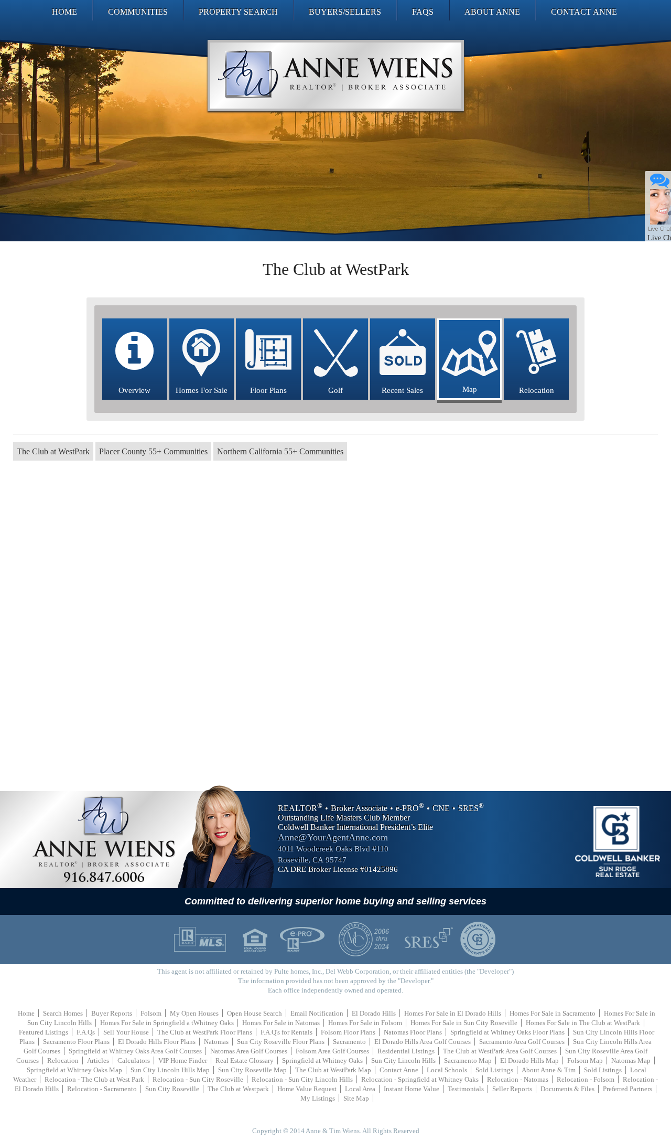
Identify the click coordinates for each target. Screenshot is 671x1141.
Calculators (133, 1060)
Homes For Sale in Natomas (281, 1023)
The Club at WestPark (53, 451)
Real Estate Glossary (244, 1060)
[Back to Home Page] (336, 75)
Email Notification (316, 1013)
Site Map (356, 1098)
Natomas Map (631, 1060)
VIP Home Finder (182, 1060)
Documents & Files (567, 1089)
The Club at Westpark (238, 1089)
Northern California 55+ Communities (280, 451)
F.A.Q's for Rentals (286, 1032)
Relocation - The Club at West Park (94, 1079)
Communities (138, 11)
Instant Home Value (411, 1089)
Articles (98, 1060)
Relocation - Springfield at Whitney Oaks (420, 1079)
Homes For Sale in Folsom (365, 1023)
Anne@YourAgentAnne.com (333, 837)
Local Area (360, 1089)
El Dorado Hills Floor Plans (157, 1042)
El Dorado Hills (374, 1013)
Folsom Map (585, 1060)
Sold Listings (494, 1070)
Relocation (63, 1060)
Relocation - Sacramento (102, 1089)
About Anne (492, 11)
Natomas (216, 1042)
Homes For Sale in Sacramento (553, 1013)
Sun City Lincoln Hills (403, 1060)
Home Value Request (307, 1089)
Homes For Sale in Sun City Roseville (463, 1023)
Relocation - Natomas (517, 1079)
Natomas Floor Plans (413, 1032)
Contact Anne (584, 11)
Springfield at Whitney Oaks (322, 1060)
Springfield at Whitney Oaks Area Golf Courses (135, 1051)
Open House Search (254, 1013)
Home (64, 11)
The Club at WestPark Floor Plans (204, 1032)
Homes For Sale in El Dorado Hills (452, 1013)
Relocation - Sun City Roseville (198, 1079)
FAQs (423, 11)
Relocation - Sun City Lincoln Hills (302, 1079)
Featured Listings (43, 1032)
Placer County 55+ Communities (153, 451)
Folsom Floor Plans (348, 1032)
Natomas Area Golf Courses (248, 1051)
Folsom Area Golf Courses (332, 1051)
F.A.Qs (86, 1032)
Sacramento (349, 1042)
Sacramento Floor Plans (76, 1042)
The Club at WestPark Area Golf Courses (500, 1051)
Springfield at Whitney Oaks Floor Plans (507, 1032)
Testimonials (466, 1089)
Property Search (238, 11)
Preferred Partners (627, 1089)
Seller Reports (512, 1089)
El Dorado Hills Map (529, 1060)
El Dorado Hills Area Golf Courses (422, 1042)
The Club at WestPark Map (333, 1070)
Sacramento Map (468, 1060)
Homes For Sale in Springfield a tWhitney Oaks (167, 1023)
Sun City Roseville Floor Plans (280, 1042)
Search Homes (63, 1013)
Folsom (150, 1013)
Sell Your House (126, 1032)
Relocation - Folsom (585, 1079)
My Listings (317, 1098)
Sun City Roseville (172, 1089)
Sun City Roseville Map (252, 1070)
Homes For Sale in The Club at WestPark (583, 1023)
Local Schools (447, 1070)
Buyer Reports (111, 1013)
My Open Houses (194, 1013)
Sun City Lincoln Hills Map (170, 1070)
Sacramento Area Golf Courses (522, 1042)
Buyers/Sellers (345, 11)
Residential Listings (406, 1051)
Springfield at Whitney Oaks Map (74, 1070)
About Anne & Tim (549, 1070)
